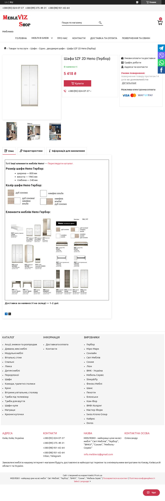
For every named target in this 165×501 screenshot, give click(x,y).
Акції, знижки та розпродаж (21, 344)
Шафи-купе (11, 405)
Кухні (8, 388)
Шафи (33, 48)
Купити (79, 83)
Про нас (62, 38)
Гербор (91, 344)
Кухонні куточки (14, 414)
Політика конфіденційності (142, 478)
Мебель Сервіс (95, 375)
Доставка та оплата (103, 38)
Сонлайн (92, 353)
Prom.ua (98, 475)
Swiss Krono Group (97, 414)
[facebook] (6, 314)
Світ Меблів (93, 357)
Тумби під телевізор (17, 396)
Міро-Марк (93, 348)
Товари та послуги (18, 48)
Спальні (9, 361)
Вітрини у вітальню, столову (21, 392)
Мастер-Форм (95, 409)
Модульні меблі (14, 353)
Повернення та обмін (136, 38)
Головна (21, 38)
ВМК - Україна (95, 370)
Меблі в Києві (40, 38)
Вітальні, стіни (13, 357)
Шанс (90, 388)
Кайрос (91, 418)
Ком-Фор (92, 401)
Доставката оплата (57, 344)
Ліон (89, 366)
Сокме (90, 361)
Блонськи (92, 396)
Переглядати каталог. (60, 163)
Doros (90, 423)
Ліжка (8, 366)
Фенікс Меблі (94, 383)
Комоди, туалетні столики (20, 383)
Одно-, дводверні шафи (52, 48)
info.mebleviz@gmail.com (98, 454)
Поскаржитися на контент (115, 478)
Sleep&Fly (92, 379)
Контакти (78, 38)
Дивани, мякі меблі (16, 348)
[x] (9, 314)
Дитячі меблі (12, 370)
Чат (154, 492)
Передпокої (12, 375)
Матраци (10, 409)
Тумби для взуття (15, 401)
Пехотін (91, 392)
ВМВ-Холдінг (94, 405)
